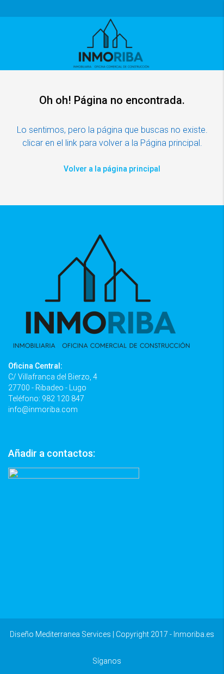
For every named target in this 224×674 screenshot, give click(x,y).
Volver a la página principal (112, 168)
